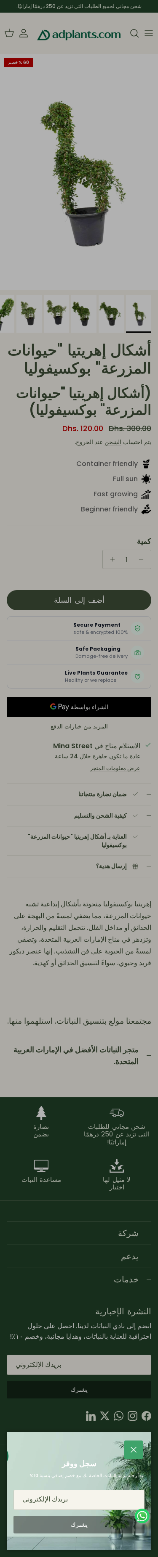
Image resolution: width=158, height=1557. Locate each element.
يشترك (79, 1524)
